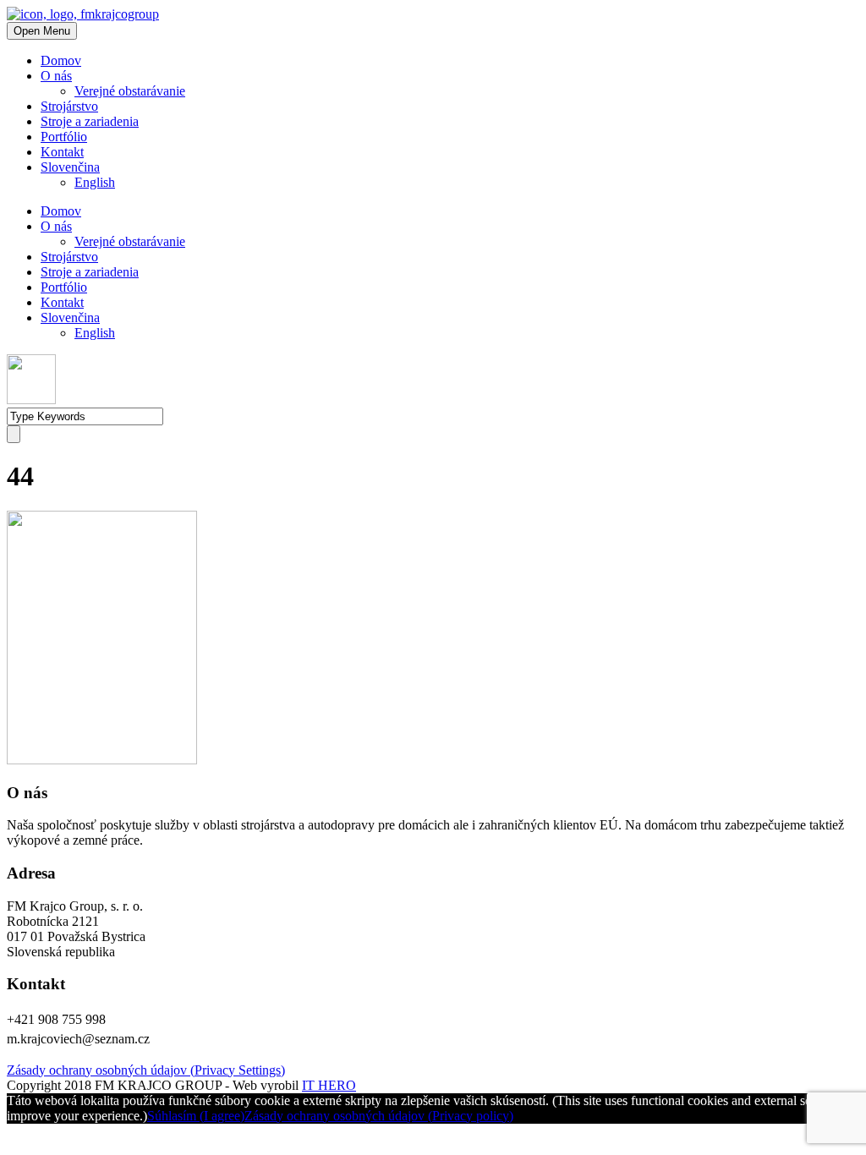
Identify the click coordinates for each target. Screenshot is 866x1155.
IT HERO (329, 1085)
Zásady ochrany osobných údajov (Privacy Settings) (146, 1070)
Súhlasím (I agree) (195, 1115)
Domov (61, 60)
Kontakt (62, 152)
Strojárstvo (69, 106)
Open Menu (42, 31)
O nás (56, 75)
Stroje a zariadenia (90, 121)
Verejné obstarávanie (129, 91)
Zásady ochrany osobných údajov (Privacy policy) (378, 1115)
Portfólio (64, 136)
